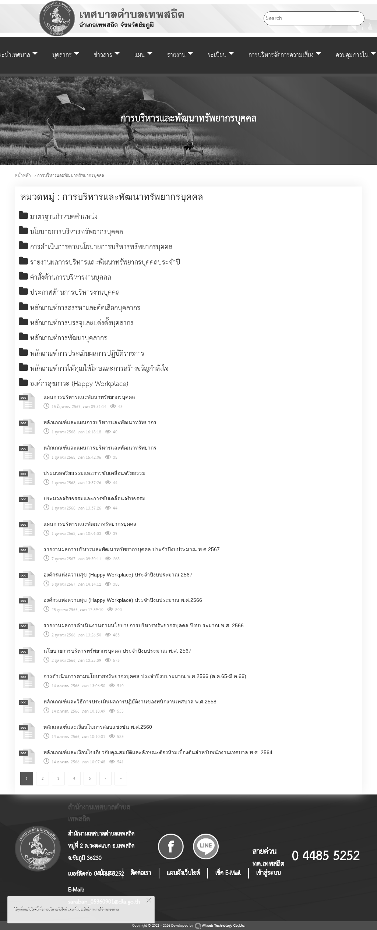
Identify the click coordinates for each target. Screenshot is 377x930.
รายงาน (176, 55)
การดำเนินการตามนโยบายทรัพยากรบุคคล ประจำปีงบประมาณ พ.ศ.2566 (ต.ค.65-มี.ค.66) (144, 676)
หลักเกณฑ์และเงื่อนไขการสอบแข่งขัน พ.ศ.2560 (97, 727)
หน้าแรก (105, 873)
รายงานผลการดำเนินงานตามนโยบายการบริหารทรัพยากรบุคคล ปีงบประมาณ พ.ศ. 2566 (143, 625)
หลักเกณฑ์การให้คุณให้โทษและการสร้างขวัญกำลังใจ (98, 369)
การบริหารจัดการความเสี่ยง (281, 55)
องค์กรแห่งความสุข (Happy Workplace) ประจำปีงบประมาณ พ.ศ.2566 (122, 600)
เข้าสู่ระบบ (268, 873)
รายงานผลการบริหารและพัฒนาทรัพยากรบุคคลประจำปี (104, 262)
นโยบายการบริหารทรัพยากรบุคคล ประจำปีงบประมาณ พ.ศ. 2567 (117, 651)
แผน (139, 55)
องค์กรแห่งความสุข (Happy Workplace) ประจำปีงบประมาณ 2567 (118, 575)
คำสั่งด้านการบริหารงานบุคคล (69, 277)
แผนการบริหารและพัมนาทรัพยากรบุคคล (89, 397)
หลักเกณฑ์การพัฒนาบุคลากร (67, 338)
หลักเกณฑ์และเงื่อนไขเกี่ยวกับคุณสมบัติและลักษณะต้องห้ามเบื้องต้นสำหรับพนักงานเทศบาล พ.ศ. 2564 (157, 752)
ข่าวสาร (103, 55)
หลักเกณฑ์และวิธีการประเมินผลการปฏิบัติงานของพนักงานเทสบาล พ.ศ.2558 (129, 701)
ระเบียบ (217, 55)
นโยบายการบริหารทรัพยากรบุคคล (75, 232)
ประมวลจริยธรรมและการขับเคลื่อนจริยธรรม (94, 473)
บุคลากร (62, 55)
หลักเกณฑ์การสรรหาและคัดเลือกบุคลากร (84, 308)
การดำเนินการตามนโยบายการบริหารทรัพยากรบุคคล (100, 247)
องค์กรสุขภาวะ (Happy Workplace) (78, 384)
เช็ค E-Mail (228, 873)
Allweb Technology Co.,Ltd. (223, 925)
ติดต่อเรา (141, 873)
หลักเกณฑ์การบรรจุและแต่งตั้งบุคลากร (81, 323)
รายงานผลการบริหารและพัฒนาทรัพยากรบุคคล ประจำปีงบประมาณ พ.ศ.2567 (131, 549)
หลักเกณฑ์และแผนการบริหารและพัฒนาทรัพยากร (99, 422)
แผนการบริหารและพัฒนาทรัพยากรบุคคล (90, 524)
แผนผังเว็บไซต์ (183, 873)
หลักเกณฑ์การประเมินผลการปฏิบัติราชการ (86, 354)
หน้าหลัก (23, 175)
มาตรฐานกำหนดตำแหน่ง (63, 217)
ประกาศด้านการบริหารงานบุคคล (74, 292)
